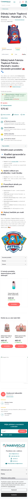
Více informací (11, 486)
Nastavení (14, 490)
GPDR (10, 434)
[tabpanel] (14, 292)
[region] (14, 51)
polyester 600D (14, 161)
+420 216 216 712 (15, 456)
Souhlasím (14, 495)
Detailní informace (16, 86)
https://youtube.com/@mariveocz (15, 463)
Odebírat (22, 431)
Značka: (4, 118)
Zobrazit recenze (9, 396)
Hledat (24, 5)
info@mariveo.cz (15, 453)
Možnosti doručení (7, 105)
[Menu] (26, 2)
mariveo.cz (15, 458)
